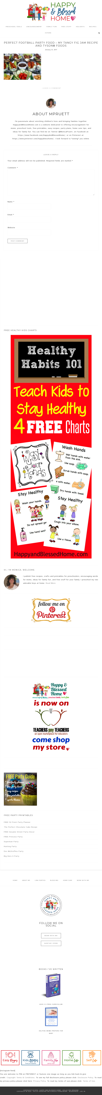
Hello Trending (40, 1091)
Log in (82, 1091)
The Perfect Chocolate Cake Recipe (20, 827)
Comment (13, 168)
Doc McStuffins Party (14, 851)
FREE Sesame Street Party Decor (19, 832)
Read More (51, 583)
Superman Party (11, 841)
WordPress (73, 1091)
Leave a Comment (52, 88)
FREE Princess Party (13, 837)
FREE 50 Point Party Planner (17, 822)
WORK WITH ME (51, 935)
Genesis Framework (58, 1091)
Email (11, 214)
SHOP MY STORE (51, 943)
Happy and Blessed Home (51, 11)
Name (11, 202)
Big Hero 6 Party (11, 856)
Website (11, 227)
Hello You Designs (71, 1090)
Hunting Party (10, 846)
